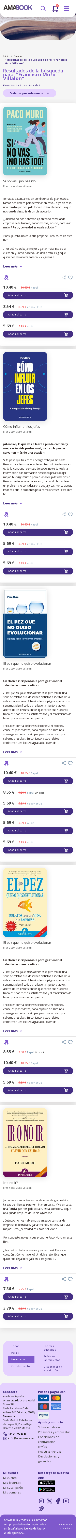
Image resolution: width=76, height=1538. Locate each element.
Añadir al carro (17, 295)
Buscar (18, 56)
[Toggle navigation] (67, 9)
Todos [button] (15, 1346)
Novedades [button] (18, 1359)
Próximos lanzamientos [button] (52, 1358)
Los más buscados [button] (50, 1347)
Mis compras (12, 1492)
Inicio (6, 56)
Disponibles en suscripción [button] (53, 1368)
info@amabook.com (21, 1438)
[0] (55, 10)
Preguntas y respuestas (54, 1432)
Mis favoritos (12, 1483)
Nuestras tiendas (50, 1451)
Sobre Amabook (49, 1427)
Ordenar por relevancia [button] (27, 93)
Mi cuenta (10, 1478)
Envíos (42, 1447)
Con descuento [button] (20, 1366)
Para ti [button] (15, 1352)
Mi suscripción (13, 1487)
